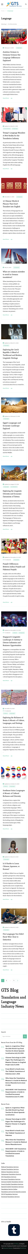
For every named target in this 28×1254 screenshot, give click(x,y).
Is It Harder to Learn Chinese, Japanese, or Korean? (11, 866)
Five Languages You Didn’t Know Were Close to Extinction (13, 937)
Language (19, 47)
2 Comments (7, 711)
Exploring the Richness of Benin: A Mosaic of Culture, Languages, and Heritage (13, 720)
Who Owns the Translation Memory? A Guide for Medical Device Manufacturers (16, 1080)
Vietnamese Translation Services (11, 1174)
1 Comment (7, 633)
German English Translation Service (12, 1182)
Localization (14, 486)
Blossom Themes (8, 1248)
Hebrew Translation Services (10, 1172)
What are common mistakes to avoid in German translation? (14, 274)
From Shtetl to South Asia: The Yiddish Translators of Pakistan (15, 1071)
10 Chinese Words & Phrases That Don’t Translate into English (11, 204)
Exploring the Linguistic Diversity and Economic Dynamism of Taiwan (12, 494)
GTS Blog (16, 1243)
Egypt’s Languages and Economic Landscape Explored (12, 426)
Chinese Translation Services (10, 1169)
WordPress (23, 1248)
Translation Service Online (9, 1189)
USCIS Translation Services (9, 1194)
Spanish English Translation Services (12, 1187)
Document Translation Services (10, 1179)
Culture (15, 632)
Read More (6, 98)
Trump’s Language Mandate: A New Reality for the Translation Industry (14, 136)
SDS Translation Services (8, 1177)
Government (7, 128)
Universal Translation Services (10, 1197)
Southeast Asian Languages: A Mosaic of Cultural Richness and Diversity (14, 793)
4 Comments (7, 560)
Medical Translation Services (10, 1167)
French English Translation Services (12, 1184)
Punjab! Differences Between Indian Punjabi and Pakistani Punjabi (14, 567)
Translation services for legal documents (13, 1192)
